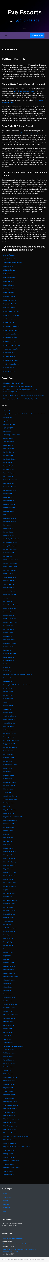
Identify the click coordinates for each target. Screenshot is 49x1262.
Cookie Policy (7, 601)
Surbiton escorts (8, 1025)
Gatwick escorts (8, 705)
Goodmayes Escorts (9, 716)
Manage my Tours (8, 855)
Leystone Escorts (8, 827)
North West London (9, 904)
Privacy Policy (7, 942)
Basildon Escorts (9, 296)
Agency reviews (9, 259)
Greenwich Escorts (9, 723)
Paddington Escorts (9, 931)
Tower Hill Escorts (8, 1049)
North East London (9, 893)
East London (7, 650)
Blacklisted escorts (9, 507)
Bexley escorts (7, 494)
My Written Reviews (9, 886)
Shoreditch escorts (9, 980)
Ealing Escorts (7, 636)
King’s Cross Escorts (9, 810)
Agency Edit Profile (9, 424)
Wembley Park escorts (10, 1102)
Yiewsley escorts (8, 1174)
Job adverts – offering (10, 799)
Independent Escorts (9, 782)
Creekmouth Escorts (10, 349)
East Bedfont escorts (9, 643)
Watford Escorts (8, 1091)
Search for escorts (9, 973)
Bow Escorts (7, 525)
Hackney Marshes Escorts (11, 740)
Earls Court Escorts (9, 640)
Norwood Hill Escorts (9, 910)
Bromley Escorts (8, 532)
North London (7, 896)
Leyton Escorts (8, 831)
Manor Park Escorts (9, 858)
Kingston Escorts (8, 813)
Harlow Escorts (8, 751)
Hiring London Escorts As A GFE (13, 383)
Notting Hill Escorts (9, 914)
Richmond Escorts (8, 963)
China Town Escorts (9, 577)
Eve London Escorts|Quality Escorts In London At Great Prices (25, 1259)
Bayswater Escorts (9, 304)
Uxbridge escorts (8, 1067)
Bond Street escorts (9, 521)
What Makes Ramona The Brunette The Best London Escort (21, 399)
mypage (5, 890)
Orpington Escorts (8, 917)
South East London (9, 997)
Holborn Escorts (8, 768)
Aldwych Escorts (9, 270)
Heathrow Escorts (8, 758)
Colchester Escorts (9, 591)
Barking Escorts (8, 285)
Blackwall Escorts (8, 511)
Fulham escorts (8, 699)
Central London (8, 323)
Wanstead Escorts (8, 1084)
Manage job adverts (9, 851)
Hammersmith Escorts (10, 747)
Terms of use (7, 1035)
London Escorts (8, 838)
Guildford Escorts (8, 726)
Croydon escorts (9, 356)
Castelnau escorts (9, 319)
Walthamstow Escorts (10, 1077)
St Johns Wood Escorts (10, 1015)
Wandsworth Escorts (9, 1081)
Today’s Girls (7, 1039)
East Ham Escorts (8, 646)
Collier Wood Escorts (9, 594)
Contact (5, 598)
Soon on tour (7, 994)
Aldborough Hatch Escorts (12, 262)
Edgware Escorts (8, 660)
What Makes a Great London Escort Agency (16, 1136)
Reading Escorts (8, 952)
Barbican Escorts (9, 281)
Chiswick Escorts (8, 584)
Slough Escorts (7, 987)
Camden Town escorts (10, 542)
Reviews (6, 959)
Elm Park (6, 664)
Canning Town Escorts (11, 315)
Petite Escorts (7, 935)
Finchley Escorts (8, 695)
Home (5, 1194)
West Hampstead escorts (11, 1119)
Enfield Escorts (7, 671)
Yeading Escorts (8, 1171)
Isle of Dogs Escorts (9, 785)
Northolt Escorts (8, 907)
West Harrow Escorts (9, 1122)
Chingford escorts (8, 580)
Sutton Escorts (7, 1032)
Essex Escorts (7, 681)
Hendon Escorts (8, 761)
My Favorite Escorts (9, 883)
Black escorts (7, 497)
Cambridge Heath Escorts (11, 539)
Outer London (7, 924)
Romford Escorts (8, 969)
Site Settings (7, 983)
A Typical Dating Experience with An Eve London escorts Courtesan (24, 414)
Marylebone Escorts (9, 865)
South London (7, 1001)
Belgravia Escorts (8, 483)
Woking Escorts (8, 1154)
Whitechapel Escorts (9, 1143)
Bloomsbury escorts (9, 518)
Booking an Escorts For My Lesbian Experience (17, 386)
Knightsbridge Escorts (10, 820)
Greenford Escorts (9, 719)
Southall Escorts (8, 1011)
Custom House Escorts (11, 364)
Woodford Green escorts (11, 1160)
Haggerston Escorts (9, 744)
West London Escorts (9, 1129)
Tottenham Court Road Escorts (12, 1046)
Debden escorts (8, 633)
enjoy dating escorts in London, (24, 91)
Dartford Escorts (9, 371)
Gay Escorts (7, 709)
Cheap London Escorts (11, 334)
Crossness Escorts (9, 353)
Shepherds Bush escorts (10, 976)
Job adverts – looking (10, 796)
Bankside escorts (9, 278)
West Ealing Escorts (9, 1112)
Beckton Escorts (9, 308)
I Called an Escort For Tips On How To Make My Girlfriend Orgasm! (23, 395)
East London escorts (9, 653)
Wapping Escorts (8, 1088)
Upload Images (8, 1056)
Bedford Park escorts (10, 480)
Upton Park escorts (9, 1063)
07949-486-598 (27, 21)
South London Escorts (10, 1004)
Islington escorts (8, 789)
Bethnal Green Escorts (10, 490)
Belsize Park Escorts (9, 487)
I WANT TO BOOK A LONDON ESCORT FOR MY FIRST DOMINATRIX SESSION (20, 391)
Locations (6, 834)
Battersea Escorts (9, 300)
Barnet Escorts (8, 293)
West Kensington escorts (10, 1126)
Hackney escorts (8, 737)
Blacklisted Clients (9, 504)
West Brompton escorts (10, 1105)
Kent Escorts (7, 806)
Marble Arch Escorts (9, 862)
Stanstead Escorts (9, 1018)
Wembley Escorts (8, 1098)
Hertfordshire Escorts (10, 765)
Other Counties (8, 921)
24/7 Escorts (7, 410)
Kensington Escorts (9, 803)
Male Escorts (7, 844)
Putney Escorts (8, 945)
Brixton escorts (8, 528)
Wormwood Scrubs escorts (11, 1167)
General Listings (8, 712)
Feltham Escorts (8, 688)
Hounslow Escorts (8, 775)
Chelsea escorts (9, 341)
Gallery (5, 702)
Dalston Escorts (8, 368)
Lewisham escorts (8, 824)
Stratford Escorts (8, 1022)
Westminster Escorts (9, 1133)
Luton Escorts (7, 841)
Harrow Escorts (8, 754)
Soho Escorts (7, 990)
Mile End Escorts (8, 879)
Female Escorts (8, 692)
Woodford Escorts (8, 1157)
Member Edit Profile (9, 872)
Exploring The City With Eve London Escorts (16, 685)
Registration (7, 956)
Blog (4, 514)
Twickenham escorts (9, 1053)
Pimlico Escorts (8, 938)
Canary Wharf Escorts (11, 311)
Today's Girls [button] (37, 35)
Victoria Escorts (8, 1074)
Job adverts (7, 792)
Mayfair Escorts (8, 869)
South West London (9, 1008)
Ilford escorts (7, 778)
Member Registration (9, 876)
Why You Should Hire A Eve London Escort (16, 1147)
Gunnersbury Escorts (9, 733)
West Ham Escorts (9, 1115)
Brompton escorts (8, 535)
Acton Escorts (7, 417)
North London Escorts (10, 900)
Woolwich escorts (8, 1164)
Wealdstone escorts (9, 1095)
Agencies (6, 421)
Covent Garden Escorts (11, 345)
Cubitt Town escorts (10, 360)
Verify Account (7, 1070)
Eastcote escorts (8, 657)
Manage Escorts (8, 848)
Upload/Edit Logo (8, 1060)
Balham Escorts (8, 274)
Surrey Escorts (7, 1029)
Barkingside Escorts (10, 289)
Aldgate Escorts (8, 266)
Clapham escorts (8, 587)
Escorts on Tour (8, 678)
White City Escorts (9, 1140)
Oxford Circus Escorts (10, 928)
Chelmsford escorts (10, 338)
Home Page (7, 771)
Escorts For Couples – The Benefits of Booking (17, 674)
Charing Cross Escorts (11, 330)
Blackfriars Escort (8, 501)
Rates (5, 949)
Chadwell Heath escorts (11, 326)
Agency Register (9, 255)
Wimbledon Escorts (9, 1150)
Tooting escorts (8, 1042)
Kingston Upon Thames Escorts (12, 817)
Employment (7, 667)
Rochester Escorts (9, 966)
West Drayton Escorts (10, 1108)
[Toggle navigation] (6, 35)
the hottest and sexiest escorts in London (30, 133)
